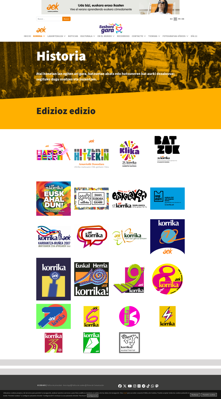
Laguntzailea (55, 36)
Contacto (137, 36)
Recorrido (123, 36)
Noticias (73, 36)
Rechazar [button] (195, 395)
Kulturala (86, 36)
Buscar (66, 19)
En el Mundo (104, 36)
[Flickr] (139, 386)
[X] (124, 386)
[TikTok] (148, 386)
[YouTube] (130, 386)
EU (171, 18)
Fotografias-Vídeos (174, 36)
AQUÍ (125, 393)
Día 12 (194, 36)
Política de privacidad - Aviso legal (59, 385)
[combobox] (49, 19)
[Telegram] (143, 386)
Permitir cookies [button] (209, 395)
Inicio (27, 36)
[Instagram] (134, 386)
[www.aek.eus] (59, 28)
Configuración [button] (92, 396)
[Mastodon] (156, 386)
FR (179, 18)
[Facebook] (120, 386)
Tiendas (152, 36)
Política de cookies (78, 385)
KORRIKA (37, 36)
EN (183, 18)
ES (175, 18)
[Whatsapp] (152, 386)
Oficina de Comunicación (95, 385)
